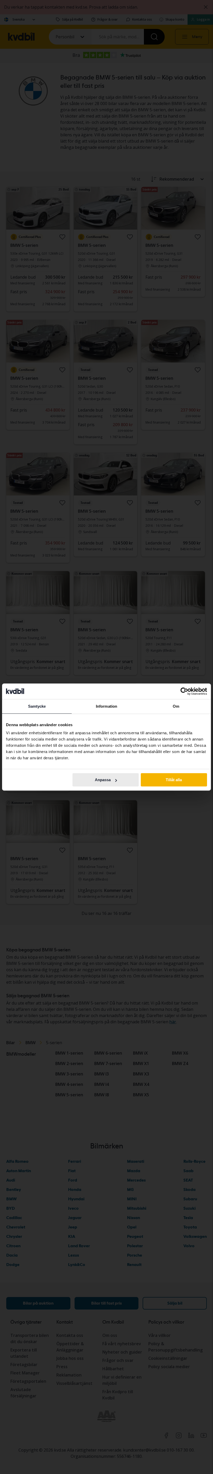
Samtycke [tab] (37, 706)
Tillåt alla (174, 780)
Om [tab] (176, 706)
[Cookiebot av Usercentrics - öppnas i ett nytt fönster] (184, 691)
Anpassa (103, 780)
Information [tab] (106, 706)
